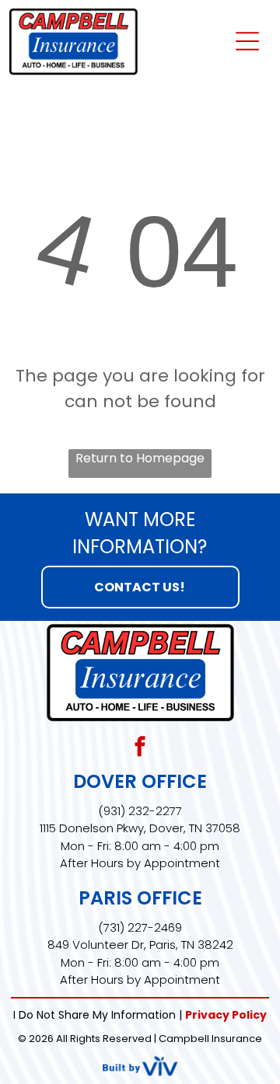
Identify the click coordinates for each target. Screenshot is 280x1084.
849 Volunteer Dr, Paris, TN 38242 (140, 944)
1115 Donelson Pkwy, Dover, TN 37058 (140, 828)
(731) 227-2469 (140, 927)
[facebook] (140, 749)
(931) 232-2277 (140, 811)
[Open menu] (247, 41)
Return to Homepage (140, 458)
